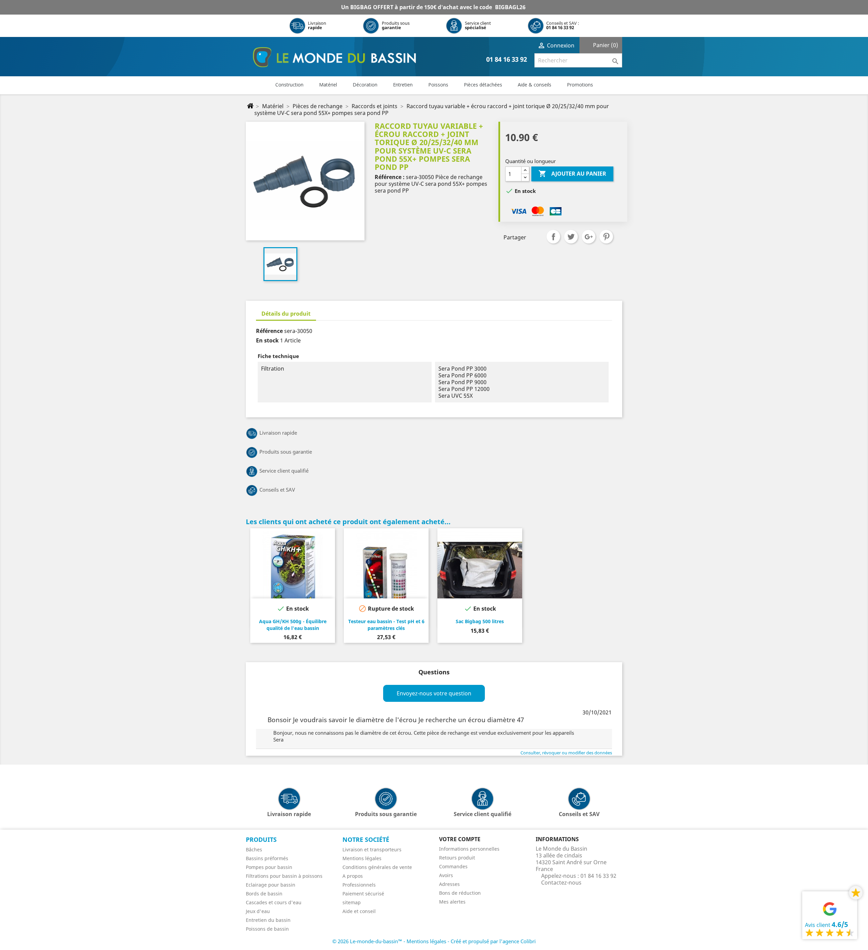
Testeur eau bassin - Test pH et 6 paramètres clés (386, 624)
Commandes (453, 866)
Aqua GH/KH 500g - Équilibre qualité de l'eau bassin (293, 624)
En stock (267, 340)
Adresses (449, 884)
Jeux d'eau (258, 911)
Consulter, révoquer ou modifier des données (566, 753)
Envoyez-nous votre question (434, 693)
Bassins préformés (267, 858)
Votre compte (459, 839)
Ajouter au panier (572, 174)
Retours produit (457, 857)
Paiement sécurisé (363, 893)
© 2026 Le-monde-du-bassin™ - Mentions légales (390, 941)
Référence (269, 331)
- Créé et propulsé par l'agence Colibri (492, 941)
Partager (553, 236)
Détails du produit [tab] (286, 313)
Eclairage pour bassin (270, 885)
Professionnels (359, 885)
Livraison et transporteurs (371, 849)
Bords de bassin (264, 893)
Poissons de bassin (267, 929)
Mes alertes (452, 901)
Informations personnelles (469, 849)
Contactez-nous (561, 882)
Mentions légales (361, 858)
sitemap (351, 902)
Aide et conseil (359, 911)
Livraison (317, 25)
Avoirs (446, 875)
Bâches (254, 849)
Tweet (571, 236)
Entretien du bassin (268, 920)
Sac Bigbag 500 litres (480, 621)
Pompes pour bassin (269, 867)
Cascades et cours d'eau (273, 902)
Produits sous (396, 25)
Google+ (588, 236)
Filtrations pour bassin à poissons (284, 876)
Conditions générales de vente (377, 867)
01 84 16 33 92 (560, 27)
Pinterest (606, 236)
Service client (478, 25)
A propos (352, 876)
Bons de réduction (460, 893)
